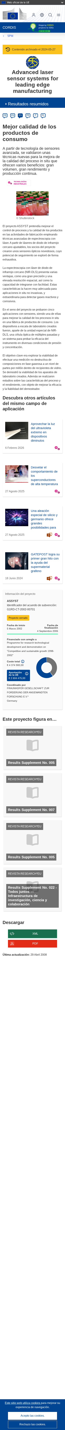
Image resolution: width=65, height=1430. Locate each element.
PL (43, 115)
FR (28, 115)
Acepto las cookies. (33, 1415)
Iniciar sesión (33, 15)
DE (5, 115)
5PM (10, 35)
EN (12, 115)
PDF (35, 943)
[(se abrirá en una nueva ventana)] (15, 13)
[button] (42, 15)
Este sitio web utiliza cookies (23, 1402)
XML (35, 933)
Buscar (50, 15)
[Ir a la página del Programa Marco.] (32, 62)
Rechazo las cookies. (32, 1424)
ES (20, 115)
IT (35, 115)
